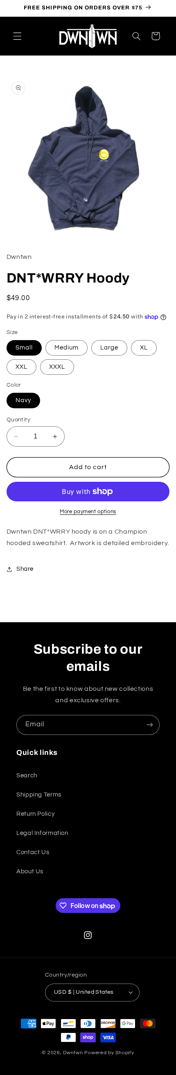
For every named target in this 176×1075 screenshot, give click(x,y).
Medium (66, 348)
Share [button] (25, 569)
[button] (17, 36)
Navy (23, 400)
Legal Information (42, 833)
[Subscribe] (149, 725)
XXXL (57, 367)
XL (144, 348)
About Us (29, 871)
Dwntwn (73, 1053)
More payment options (88, 511)
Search (26, 775)
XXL (21, 367)
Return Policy (35, 814)
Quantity (18, 420)
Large (109, 348)
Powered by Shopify (109, 1053)
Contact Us (32, 852)
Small (24, 348)
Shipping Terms (38, 795)
